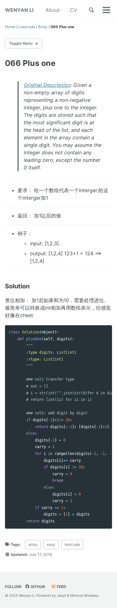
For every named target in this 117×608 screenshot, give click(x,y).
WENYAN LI (19, 10)
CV (73, 10)
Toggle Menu (20, 43)
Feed (61, 586)
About (53, 10)
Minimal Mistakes (84, 595)
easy (51, 544)
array (32, 544)
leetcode (72, 544)
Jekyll (61, 595)
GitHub (37, 586)
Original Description (47, 85)
